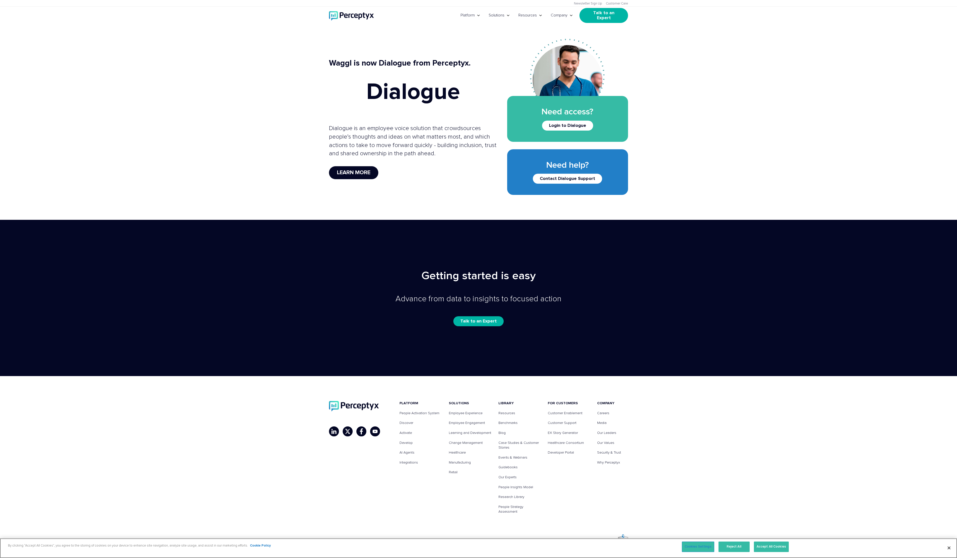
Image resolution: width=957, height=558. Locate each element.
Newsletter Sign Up (588, 3)
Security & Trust (609, 452)
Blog (502, 433)
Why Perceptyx (608, 462)
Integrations (408, 462)
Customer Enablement (565, 413)
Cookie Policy (260, 545)
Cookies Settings (698, 546)
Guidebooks (508, 467)
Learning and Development (470, 433)
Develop (406, 443)
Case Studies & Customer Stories (518, 445)
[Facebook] (361, 431)
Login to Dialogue (567, 125)
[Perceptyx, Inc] (354, 406)
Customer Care (617, 3)
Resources (527, 15)
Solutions (496, 15)
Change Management (466, 443)
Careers (603, 413)
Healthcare (457, 452)
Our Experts (507, 477)
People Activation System (419, 413)
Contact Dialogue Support (567, 178)
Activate (405, 433)
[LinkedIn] (334, 431)
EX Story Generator (563, 433)
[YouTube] (375, 431)
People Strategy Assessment (510, 509)
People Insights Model (515, 487)
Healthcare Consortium (566, 443)
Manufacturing (460, 462)
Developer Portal (561, 452)
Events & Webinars (512, 457)
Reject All (734, 546)
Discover (406, 423)
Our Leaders (606, 433)
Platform (468, 15)
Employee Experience (465, 413)
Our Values (605, 443)
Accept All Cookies (771, 546)
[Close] (949, 547)
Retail (453, 472)
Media (602, 423)
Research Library (511, 497)
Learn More (353, 172)
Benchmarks (508, 423)
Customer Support (562, 423)
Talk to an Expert (604, 15)
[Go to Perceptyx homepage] (351, 15)
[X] (348, 431)
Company (559, 15)
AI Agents (406, 452)
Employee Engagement (467, 423)
